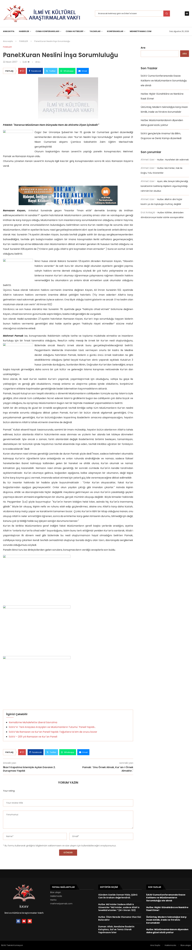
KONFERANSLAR (115, 31)
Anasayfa (8, 31)
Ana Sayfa (155, 945)
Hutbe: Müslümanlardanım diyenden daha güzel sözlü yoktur (167, 931)
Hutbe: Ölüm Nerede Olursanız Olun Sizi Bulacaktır (119, 918)
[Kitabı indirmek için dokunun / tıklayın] (68, 188)
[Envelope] (30, 921)
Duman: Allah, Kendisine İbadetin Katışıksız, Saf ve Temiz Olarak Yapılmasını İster (116, 929)
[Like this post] (23, 71)
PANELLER (23, 41)
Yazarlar (95, 31)
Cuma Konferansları (47, 31)
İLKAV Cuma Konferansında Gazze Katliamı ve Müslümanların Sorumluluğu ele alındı (164, 80)
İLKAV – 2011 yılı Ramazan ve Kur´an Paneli (33, 736)
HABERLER (24, 31)
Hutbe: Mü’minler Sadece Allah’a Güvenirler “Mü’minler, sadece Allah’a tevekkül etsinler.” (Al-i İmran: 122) (118, 907)
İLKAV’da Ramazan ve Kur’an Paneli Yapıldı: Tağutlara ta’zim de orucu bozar (53, 732)
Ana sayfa (8, 41)
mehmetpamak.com (61, 904)
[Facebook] (18, 921)
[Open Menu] (187, 13)
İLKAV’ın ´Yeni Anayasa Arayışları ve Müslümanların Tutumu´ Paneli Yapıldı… (52, 727)
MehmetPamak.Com (140, 31)
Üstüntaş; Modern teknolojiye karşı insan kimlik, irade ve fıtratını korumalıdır (166, 919)
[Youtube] (24, 921)
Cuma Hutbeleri (74, 31)
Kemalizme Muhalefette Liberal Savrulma (33, 722)
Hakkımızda (56, 896)
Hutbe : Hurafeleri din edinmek (173, 159)
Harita (53, 900)
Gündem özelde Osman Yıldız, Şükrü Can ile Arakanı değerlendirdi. (117, 896)
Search (166, 14)
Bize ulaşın (55, 892)
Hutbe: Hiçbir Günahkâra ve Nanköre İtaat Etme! (167, 909)
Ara (143, 47)
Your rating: (9, 790)
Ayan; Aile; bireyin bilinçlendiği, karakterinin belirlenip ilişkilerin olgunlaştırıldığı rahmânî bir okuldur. (164, 186)
